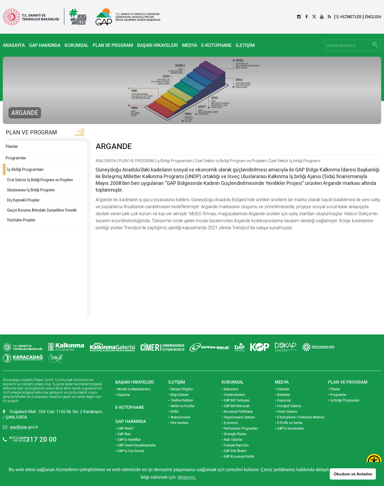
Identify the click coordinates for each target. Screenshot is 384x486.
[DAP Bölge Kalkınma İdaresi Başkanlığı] (240, 347)
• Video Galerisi (286, 411)
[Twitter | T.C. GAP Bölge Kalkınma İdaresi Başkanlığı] (314, 17)
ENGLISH (373, 17)
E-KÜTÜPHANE (216, 45)
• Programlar (337, 395)
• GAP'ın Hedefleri (128, 439)
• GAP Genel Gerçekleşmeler (135, 445)
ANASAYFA (14, 45)
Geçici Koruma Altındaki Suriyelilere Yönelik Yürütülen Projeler (42, 215)
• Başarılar (122, 395)
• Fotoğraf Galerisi (288, 406)
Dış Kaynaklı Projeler (23, 200)
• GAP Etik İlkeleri (234, 451)
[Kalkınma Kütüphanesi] (66, 347)
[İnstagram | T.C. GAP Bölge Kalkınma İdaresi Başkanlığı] (298, 17)
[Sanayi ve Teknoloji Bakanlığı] (22, 347)
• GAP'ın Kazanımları (289, 428)
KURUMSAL (77, 45)
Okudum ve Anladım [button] (353, 474)
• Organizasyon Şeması (238, 417)
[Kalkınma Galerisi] (112, 347)
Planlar (12, 146)
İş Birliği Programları (25, 169)
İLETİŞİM (245, 45)
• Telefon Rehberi (180, 400)
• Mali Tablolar (232, 439)
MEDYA (189, 45)
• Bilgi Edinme (178, 395)
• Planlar (334, 389)
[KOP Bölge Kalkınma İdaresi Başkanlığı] (259, 347)
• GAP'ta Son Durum (129, 451)
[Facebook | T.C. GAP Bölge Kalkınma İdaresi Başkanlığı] (306, 17)
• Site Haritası (178, 423)
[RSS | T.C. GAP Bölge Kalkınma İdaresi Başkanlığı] (329, 17)
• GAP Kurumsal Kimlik (238, 456)
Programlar (16, 158)
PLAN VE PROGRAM (113, 45)
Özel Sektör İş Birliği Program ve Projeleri (40, 179)
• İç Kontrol (230, 423)
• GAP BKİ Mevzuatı (236, 406)
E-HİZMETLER (349, 17)
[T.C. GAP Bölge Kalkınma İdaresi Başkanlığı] (128, 16)
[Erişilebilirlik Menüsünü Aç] (374, 461)
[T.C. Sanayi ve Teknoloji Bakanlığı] (45, 16)
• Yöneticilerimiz (233, 395)
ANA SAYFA (106, 161)
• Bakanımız (230, 389)
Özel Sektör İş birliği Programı (294, 161)
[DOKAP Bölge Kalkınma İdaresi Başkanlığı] (285, 347)
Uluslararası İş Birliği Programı (31, 189)
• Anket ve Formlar (181, 406)
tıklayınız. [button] (187, 477)
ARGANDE (114, 146)
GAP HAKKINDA (44, 45)
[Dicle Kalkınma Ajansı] (56, 358)
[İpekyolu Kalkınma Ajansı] (318, 347)
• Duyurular (283, 400)
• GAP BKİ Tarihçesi (235, 400)
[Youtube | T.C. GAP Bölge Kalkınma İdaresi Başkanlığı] (321, 17)
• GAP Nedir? (124, 428)
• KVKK (173, 411)
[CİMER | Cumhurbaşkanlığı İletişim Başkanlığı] (162, 347)
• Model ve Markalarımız (132, 389)
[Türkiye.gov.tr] (209, 347)
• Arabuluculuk (179, 417)
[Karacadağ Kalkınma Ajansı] (23, 358)
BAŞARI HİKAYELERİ (157, 45)
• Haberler (282, 389)
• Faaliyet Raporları (235, 445)
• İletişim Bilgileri (180, 389)
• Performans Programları (240, 428)
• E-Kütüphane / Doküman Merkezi (299, 417)
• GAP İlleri (123, 434)
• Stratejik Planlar (234, 434)
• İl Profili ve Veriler (288, 423)
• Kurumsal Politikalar (237, 411)
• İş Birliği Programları (344, 400)
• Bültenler (282, 395)
